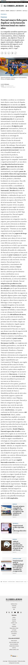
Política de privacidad (12, 661)
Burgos (3, 10)
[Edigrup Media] (14, 655)
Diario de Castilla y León (14, 642)
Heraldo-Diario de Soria (14, 646)
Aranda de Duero (19, 581)
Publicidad (14, 605)
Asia (25, 581)
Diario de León (14, 640)
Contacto (14, 607)
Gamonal (12, 2)
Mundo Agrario (14, 631)
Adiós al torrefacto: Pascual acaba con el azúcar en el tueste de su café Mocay (18, 546)
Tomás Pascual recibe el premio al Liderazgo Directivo (19, 528)
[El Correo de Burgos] (14, 6)
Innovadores (14, 633)
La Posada (14, 629)
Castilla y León (14, 622)
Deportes (14, 621)
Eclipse (7, 2)
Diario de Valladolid (14, 644)
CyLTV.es (14, 647)
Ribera (7, 10)
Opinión (14, 635)
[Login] (26, 6)
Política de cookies (21, 661)
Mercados (5, 581)
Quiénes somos (14, 603)
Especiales (14, 626)
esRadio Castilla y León (14, 649)
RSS (14, 609)
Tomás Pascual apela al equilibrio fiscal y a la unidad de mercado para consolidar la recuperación (18, 566)
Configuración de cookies (14, 663)
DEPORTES (19, 10)
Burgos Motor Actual (14, 628)
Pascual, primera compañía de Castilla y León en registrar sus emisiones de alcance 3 (18, 510)
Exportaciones (11, 581)
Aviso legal (5, 661)
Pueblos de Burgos (19, 2)
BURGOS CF (13, 10)
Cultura (14, 624)
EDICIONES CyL (23, 0)
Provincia (3, 14)
